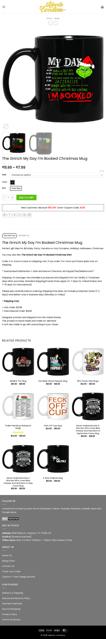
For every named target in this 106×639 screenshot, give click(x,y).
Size (4, 188)
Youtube (65, 508)
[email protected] (21, 536)
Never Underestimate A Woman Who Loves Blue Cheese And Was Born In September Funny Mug (88, 429)
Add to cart (26, 197)
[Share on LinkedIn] (29, 215)
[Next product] (50, 23)
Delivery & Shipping (12, 593)
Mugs (57, 18)
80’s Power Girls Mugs (88, 381)
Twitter (56, 508)
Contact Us (8, 566)
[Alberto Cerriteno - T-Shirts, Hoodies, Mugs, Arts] (53, 7)
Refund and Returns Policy (16, 598)
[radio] (12, 182)
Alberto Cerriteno (56, 635)
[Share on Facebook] (9, 215)
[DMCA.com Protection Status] (10, 518)
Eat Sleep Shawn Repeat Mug (53, 381)
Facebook (45, 508)
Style (4, 175)
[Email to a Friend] (19, 215)
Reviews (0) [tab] (24, 235)
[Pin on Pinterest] (24, 215)
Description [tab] (9, 235)
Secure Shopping (11, 609)
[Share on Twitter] (14, 215)
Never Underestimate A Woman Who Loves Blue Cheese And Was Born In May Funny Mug (18, 482)
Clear (101, 171)
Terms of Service (11, 619)
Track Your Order (11, 571)
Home (49, 18)
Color (4, 182)
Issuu (93, 508)
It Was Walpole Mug (53, 478)
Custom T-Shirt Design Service (18, 576)
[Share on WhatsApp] (4, 215)
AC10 (82, 207)
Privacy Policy (9, 614)
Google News (9, 512)
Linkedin (86, 508)
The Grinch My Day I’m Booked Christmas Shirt (46, 254)
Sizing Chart (8, 560)
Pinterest (76, 508)
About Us (7, 555)
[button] (3, 6)
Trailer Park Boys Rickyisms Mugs (18, 427)
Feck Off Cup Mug (53, 425)
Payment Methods (12, 603)
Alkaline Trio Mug (18, 381)
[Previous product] (56, 23)
